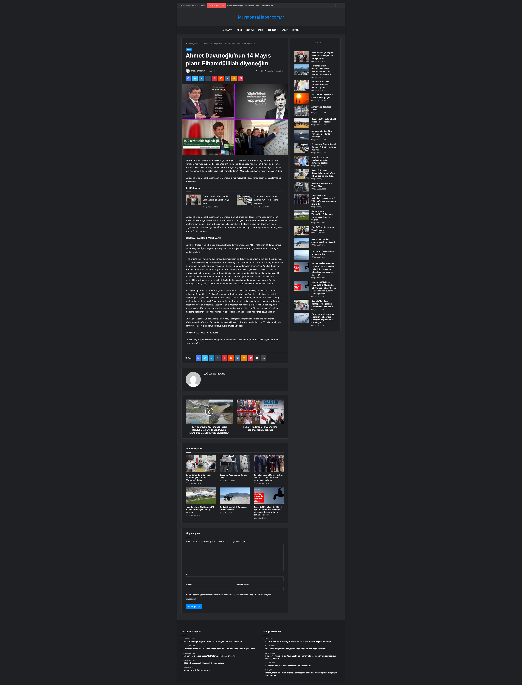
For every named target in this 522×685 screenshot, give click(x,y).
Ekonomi (250, 30)
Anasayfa (227, 30)
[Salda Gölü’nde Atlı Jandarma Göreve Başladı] (235, 495)
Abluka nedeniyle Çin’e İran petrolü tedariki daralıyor (321, 134)
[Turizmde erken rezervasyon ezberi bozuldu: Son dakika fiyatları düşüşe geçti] (301, 69)
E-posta (190, 584)
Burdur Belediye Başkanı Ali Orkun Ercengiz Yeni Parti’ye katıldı (216, 199)
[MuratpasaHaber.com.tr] (261, 17)
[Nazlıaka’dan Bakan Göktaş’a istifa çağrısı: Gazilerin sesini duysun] (301, 305)
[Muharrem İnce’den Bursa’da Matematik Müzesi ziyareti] (301, 85)
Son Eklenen (315, 42)
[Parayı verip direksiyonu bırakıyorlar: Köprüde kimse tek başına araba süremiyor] (301, 318)
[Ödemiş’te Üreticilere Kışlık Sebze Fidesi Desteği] (301, 123)
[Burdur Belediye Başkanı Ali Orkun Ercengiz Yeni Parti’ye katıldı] (193, 200)
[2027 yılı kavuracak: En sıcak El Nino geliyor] (301, 98)
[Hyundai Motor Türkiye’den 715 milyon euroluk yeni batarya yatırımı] (201, 495)
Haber (239, 30)
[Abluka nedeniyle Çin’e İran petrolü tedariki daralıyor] (301, 135)
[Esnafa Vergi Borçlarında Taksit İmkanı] (301, 231)
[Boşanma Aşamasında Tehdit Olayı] (235, 463)
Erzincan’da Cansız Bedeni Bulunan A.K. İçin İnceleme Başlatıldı (266, 199)
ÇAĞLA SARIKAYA (198, 71)
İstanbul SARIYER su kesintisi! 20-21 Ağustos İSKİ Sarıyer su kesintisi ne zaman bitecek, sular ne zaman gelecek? (323, 288)
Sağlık (261, 30)
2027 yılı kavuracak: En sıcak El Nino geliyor (245, 6)
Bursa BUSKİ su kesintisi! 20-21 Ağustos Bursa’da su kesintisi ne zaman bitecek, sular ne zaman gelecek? (322, 269)
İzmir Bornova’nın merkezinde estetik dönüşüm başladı (320, 160)
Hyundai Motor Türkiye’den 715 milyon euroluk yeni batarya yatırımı (200, 509)
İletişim (295, 30)
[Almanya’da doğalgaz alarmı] (301, 110)
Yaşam (285, 30)
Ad (187, 574)
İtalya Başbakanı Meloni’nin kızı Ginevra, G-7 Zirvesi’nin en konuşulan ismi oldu (268, 477)
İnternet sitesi (243, 584)
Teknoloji (273, 30)
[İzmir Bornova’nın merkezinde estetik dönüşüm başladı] (301, 161)
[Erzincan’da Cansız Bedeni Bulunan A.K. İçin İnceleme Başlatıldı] (244, 200)
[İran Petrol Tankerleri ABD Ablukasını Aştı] (301, 255)
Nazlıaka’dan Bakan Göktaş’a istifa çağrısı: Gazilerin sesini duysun (322, 304)
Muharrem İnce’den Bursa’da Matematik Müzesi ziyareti (320, 84)
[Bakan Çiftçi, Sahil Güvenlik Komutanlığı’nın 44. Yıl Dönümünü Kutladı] (201, 463)
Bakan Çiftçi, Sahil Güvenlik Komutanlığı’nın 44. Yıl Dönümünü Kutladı (198, 477)
